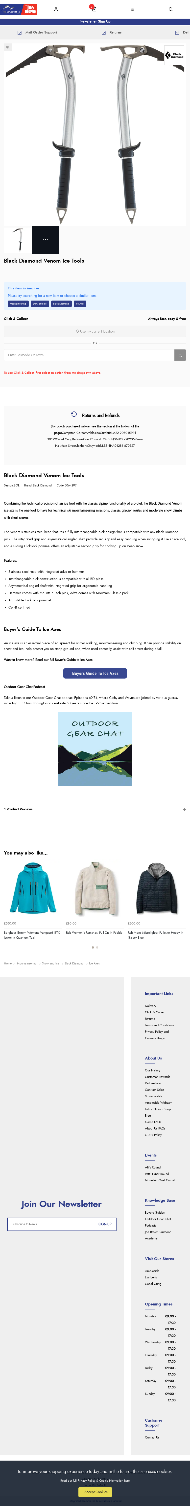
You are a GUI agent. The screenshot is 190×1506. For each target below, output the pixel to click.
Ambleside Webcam (158, 1102)
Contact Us (152, 1437)
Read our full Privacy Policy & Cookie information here (95, 1480)
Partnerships (153, 1083)
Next (181, 906)
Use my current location (97, 331)
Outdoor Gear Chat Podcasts (158, 1222)
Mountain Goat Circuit (160, 1180)
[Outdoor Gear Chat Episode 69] (95, 749)
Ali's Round (153, 1167)
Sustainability (153, 1096)
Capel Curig (153, 1284)
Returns (150, 1019)
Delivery (150, 1006)
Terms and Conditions (159, 1025)
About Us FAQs (155, 1128)
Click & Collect (155, 1012)
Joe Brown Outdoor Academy (158, 1235)
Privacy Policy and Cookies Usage (157, 1035)
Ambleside (152, 1271)
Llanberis (151, 1277)
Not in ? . (35, 365)
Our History (152, 1070)
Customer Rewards (157, 1077)
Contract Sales (154, 1090)
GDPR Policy (153, 1135)
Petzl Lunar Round (157, 1174)
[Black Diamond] (174, 55)
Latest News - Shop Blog (158, 1112)
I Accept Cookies (95, 1492)
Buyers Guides (155, 1212)
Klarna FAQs (153, 1122)
